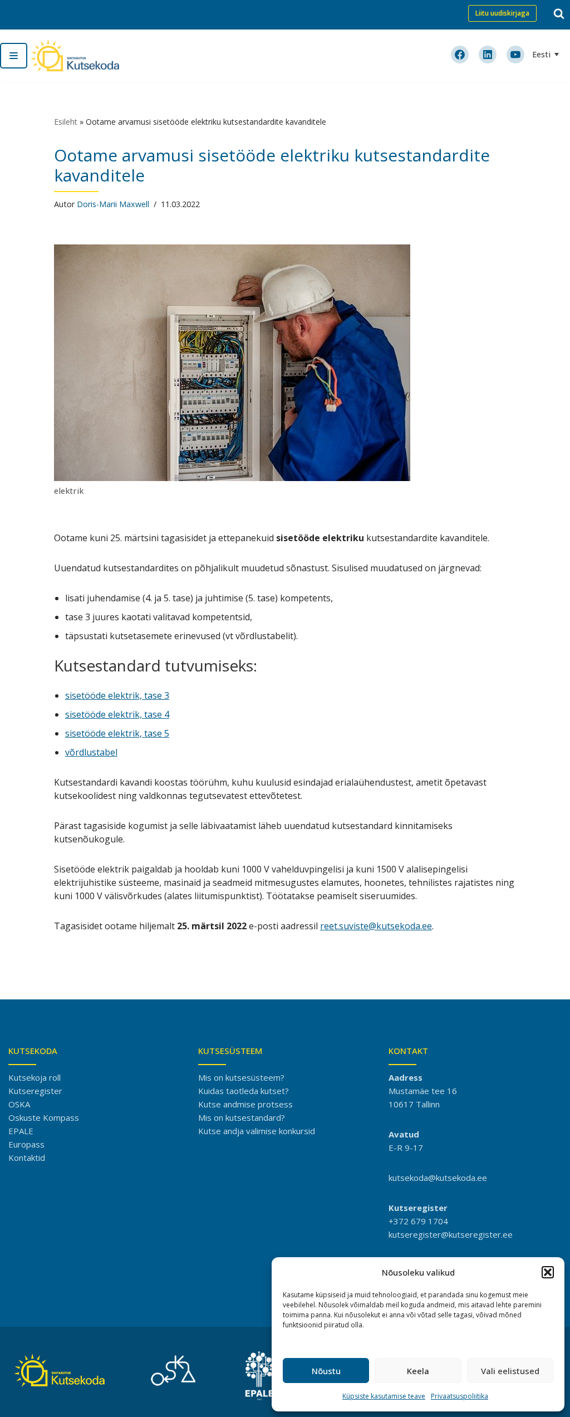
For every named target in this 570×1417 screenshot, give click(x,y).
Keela (418, 1370)
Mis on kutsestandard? (241, 1117)
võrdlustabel (91, 752)
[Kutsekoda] (74, 56)
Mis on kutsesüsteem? (241, 1077)
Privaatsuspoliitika (459, 1396)
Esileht (65, 121)
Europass (26, 1144)
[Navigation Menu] (13, 55)
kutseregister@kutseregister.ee (451, 1234)
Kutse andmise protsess (245, 1104)
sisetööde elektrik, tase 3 (117, 695)
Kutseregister (35, 1090)
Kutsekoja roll (34, 1077)
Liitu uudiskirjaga (502, 13)
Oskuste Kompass (43, 1117)
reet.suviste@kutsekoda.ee (376, 926)
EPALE (20, 1130)
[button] (547, 1272)
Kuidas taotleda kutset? (243, 1090)
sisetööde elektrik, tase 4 (117, 714)
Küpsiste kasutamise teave (383, 1396)
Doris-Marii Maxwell (113, 204)
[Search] (558, 13)
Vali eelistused (510, 1370)
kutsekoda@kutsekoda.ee (438, 1177)
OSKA (19, 1104)
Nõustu (326, 1370)
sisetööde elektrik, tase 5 (117, 733)
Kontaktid (26, 1157)
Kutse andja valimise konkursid (256, 1130)
